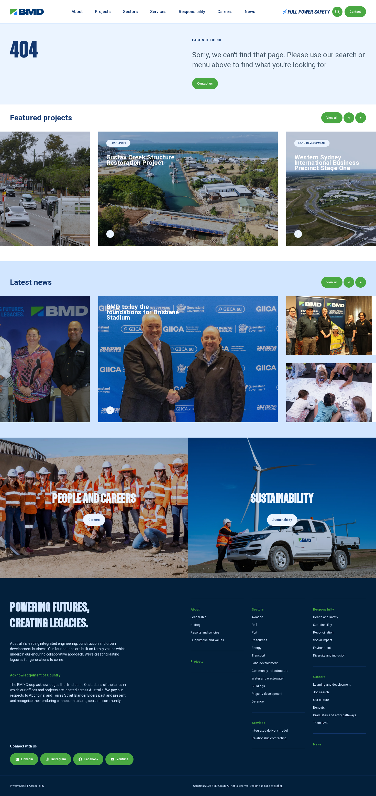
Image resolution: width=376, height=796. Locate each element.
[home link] (27, 12)
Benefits (319, 707)
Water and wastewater (268, 678)
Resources (259, 640)
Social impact (322, 640)
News (250, 11)
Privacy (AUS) (18, 786)
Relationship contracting (269, 738)
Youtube (122, 759)
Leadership (198, 617)
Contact (355, 12)
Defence (258, 701)
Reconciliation (323, 632)
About (77, 11)
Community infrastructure (270, 671)
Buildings (258, 686)
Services (158, 11)
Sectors (130, 11)
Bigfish (278, 786)
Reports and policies (205, 632)
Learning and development (332, 684)
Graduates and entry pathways (334, 715)
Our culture (321, 700)
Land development (265, 663)
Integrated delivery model (270, 730)
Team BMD (320, 723)
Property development (267, 694)
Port (254, 632)
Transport (258, 655)
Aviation (257, 617)
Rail (254, 625)
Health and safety (325, 617)
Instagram (58, 759)
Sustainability (322, 625)
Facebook (91, 759)
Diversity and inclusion (329, 655)
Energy (256, 648)
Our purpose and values (207, 640)
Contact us (205, 83)
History (196, 625)
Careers (225, 11)
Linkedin (27, 759)
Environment (322, 648)
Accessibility (36, 786)
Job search (321, 692)
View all (331, 118)
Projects (103, 11)
